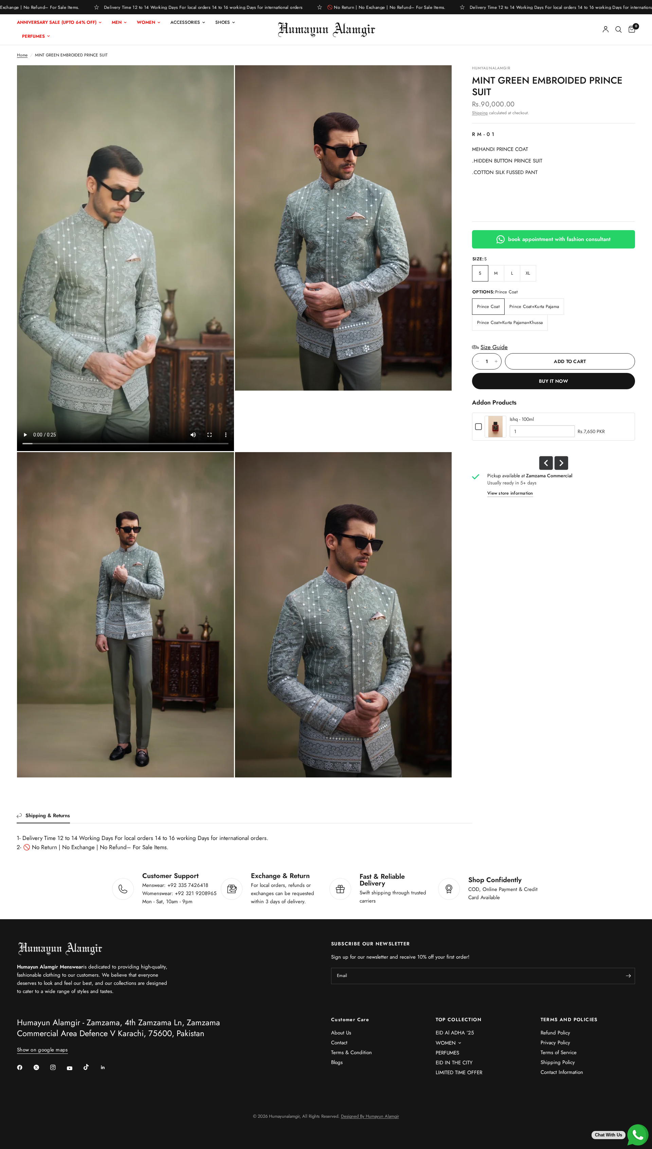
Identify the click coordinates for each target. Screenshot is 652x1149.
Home (22, 55)
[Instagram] (57, 1067)
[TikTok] (91, 1067)
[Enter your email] (628, 976)
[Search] (618, 29)
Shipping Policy (558, 1062)
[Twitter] (41, 1067)
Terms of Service (559, 1052)
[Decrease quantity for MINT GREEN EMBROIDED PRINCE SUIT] (477, 361)
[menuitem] (62, 23)
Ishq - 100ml (522, 419)
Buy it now (553, 381)
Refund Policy (555, 1032)
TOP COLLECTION (459, 1019)
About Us (341, 1032)
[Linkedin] (107, 1067)
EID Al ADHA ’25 (455, 1032)
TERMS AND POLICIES (569, 1019)
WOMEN (446, 1043)
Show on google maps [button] (42, 1050)
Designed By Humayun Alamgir (370, 1116)
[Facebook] (24, 1067)
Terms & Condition (351, 1052)
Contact (339, 1042)
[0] (630, 29)
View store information (510, 493)
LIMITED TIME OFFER (459, 1072)
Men (117, 22)
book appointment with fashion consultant (559, 239)
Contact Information (562, 1072)
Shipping (480, 113)
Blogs (337, 1062)
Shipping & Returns (47, 815)
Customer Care (350, 1019)
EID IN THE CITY (454, 1062)
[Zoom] (437, 79)
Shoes (222, 22)
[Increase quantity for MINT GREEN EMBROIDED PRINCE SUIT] (496, 361)
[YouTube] (74, 1068)
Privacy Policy (555, 1042)
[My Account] (605, 29)
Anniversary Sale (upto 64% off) (56, 22)
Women (146, 22)
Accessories (185, 22)
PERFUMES (447, 1053)
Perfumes (33, 36)
